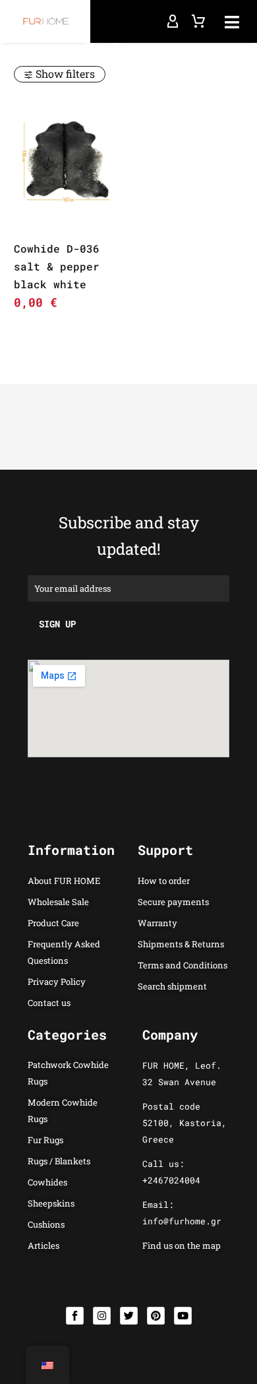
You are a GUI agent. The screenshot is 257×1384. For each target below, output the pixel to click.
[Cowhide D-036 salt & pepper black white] (66, 161)
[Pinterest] (156, 1316)
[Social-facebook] (75, 1316)
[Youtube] (183, 1316)
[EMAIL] (128, 587)
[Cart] (198, 22)
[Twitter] (129, 1316)
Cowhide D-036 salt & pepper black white (57, 266)
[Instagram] (102, 1316)
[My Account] (173, 22)
